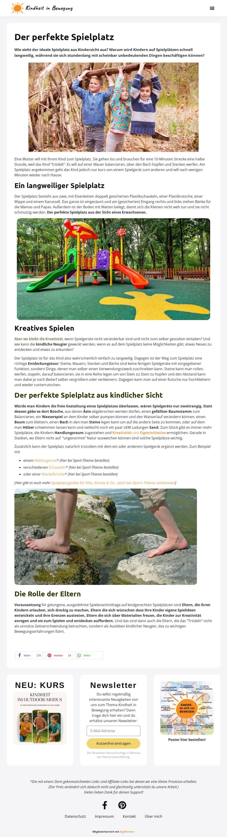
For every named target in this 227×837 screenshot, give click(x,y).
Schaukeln (57, 467)
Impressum (104, 816)
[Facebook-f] (105, 805)
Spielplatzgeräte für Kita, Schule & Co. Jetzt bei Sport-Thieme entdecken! (113, 483)
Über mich (153, 816)
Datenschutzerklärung (115, 757)
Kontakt (129, 816)
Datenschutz (75, 816)
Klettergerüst (46, 460)
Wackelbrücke (53, 474)
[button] (212, 8)
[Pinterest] (122, 805)
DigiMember (127, 831)
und (139, 432)
